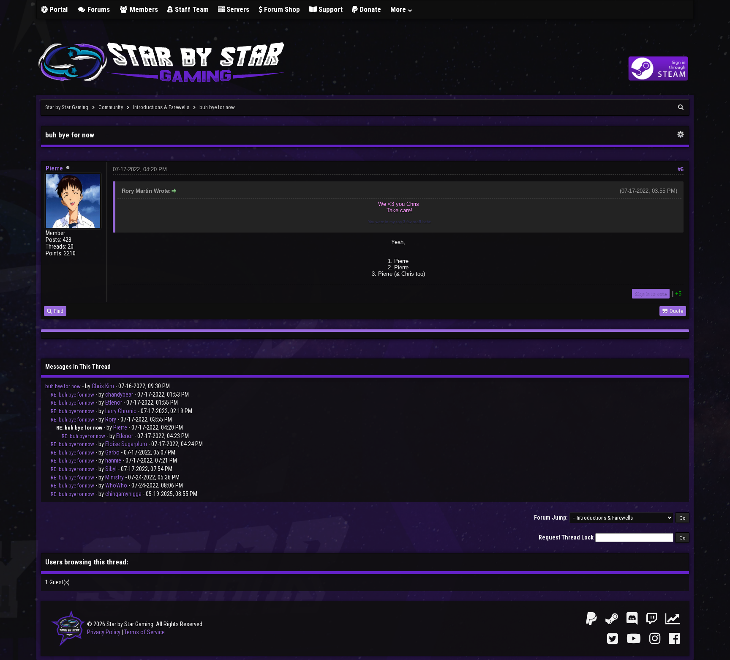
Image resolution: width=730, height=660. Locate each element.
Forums (98, 9)
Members (143, 9)
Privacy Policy (103, 632)
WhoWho (116, 485)
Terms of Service (144, 632)
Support (330, 9)
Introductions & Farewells (161, 107)
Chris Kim (103, 386)
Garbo (112, 452)
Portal (58, 9)
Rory (110, 419)
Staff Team (191, 9)
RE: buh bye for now (72, 395)
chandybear (119, 394)
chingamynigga (123, 493)
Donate (369, 9)
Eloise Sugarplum (126, 444)
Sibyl (111, 469)
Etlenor (113, 402)
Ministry (114, 477)
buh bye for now (63, 386)
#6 (681, 169)
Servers (237, 9)
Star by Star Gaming (66, 107)
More (399, 9)
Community (110, 107)
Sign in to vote (651, 293)
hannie (113, 460)
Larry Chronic (120, 411)
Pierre (54, 168)
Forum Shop (281, 9)
